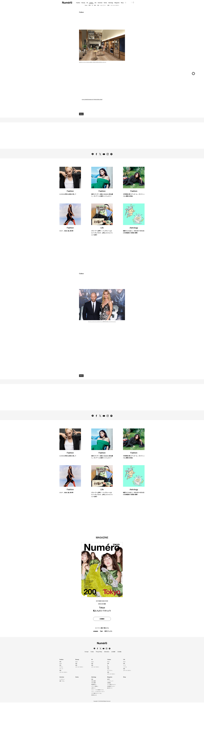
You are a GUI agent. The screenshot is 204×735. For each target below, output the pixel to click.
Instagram (108, 159)
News (86, 5)
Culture (91, 2)
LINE (92, 159)
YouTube (104, 159)
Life (95, 2)
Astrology (110, 2)
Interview (100, 2)
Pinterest (112, 159)
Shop (122, 2)
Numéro (67, 3)
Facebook (96, 159)
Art (87, 2)
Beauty (83, 2)
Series (105, 2)
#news (81, 114)
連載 (108, 5)
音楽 (98, 5)
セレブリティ (103, 5)
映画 (95, 5)
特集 (90, 5)
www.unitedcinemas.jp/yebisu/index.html (92, 99)
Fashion (78, 2)
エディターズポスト (115, 5)
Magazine (117, 2)
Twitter (100, 159)
